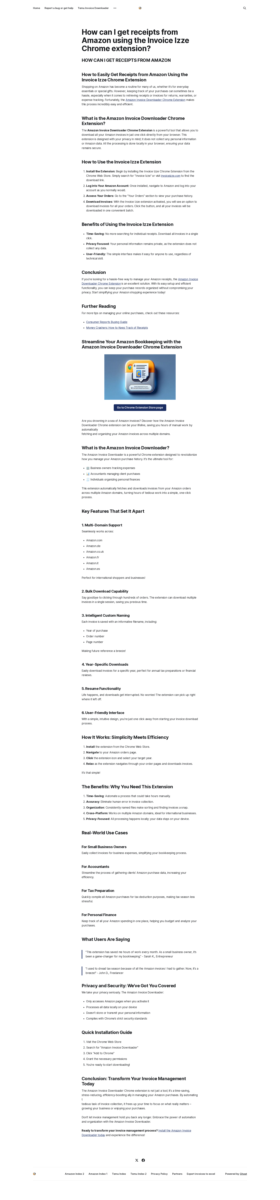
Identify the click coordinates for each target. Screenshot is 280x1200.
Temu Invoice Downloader (93, 8)
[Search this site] (244, 8)
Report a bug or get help (59, 8)
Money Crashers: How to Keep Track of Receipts (117, 327)
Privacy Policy (159, 1173)
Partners (177, 1173)
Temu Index (119, 1173)
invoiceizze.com (170, 175)
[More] (114, 8)
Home (36, 8)
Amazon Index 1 (98, 1173)
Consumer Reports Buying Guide (106, 322)
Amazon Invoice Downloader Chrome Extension (155, 100)
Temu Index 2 (138, 1173)
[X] (136, 1160)
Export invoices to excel (201, 1173)
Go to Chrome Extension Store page (140, 407)
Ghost (243, 1173)
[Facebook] (143, 1160)
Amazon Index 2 (74, 1173)
